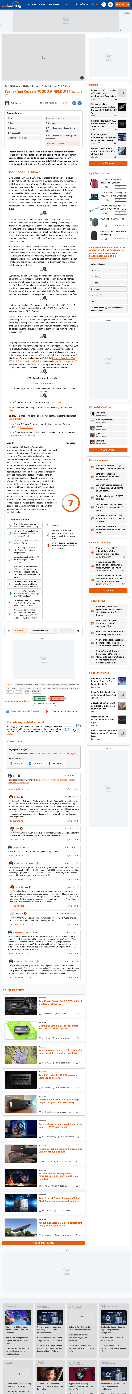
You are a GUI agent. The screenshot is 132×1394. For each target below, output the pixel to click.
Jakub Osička (47, 1112)
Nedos (17, 797)
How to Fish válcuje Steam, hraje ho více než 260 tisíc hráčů (104, 733)
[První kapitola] (9, 630)
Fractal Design (26, 427)
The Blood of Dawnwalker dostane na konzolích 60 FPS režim (81, 1348)
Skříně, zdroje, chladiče (19, 86)
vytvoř (73, 754)
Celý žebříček (108, 450)
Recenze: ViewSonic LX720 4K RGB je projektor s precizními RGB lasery (59, 1101)
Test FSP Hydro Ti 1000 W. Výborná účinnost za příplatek (58, 1076)
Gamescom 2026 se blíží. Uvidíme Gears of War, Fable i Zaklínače (103, 681)
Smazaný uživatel (20, 932)
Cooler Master (15, 419)
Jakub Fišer (46, 1063)
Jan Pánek (46, 1038)
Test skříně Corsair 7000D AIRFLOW (56, 86)
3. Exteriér (12, 128)
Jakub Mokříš (47, 1235)
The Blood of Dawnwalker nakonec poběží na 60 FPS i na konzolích (50, 1386)
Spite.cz (94, 698)
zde (43, 731)
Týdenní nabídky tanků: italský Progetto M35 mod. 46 (18, 1385)
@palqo (14, 867)
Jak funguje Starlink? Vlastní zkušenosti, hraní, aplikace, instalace (60, 1224)
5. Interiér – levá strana (17, 138)
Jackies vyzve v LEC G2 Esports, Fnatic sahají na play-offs (113, 1348)
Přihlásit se (122, 4)
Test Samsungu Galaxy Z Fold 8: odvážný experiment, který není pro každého (60, 1052)
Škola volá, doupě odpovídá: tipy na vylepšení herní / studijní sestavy (17, 1351)
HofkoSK (19, 914)
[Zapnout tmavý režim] (110, 4)
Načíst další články (43, 1243)
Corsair (58, 402)
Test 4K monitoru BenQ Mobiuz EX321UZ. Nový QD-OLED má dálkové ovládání (58, 1176)
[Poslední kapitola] (77, 630)
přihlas (47, 754)
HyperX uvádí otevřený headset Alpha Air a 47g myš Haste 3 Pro (81, 1386)
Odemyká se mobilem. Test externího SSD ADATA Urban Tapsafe (58, 1027)
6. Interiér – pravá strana (56, 118)
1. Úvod (11, 118)
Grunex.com (96, 687)
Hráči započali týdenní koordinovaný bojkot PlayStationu (78, 1338)
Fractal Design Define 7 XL (30, 361)
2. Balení (11, 123)
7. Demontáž (51, 123)
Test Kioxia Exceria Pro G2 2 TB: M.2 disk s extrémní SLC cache (60, 1002)
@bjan (14, 801)
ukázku (10, 734)
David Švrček (47, 1161)
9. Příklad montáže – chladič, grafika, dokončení (61, 137)
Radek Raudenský (49, 1137)
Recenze (35, 86)
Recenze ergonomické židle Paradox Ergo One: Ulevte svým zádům (60, 1150)
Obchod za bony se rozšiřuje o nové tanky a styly (102, 720)
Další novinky (108, 163)
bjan (14, 776)
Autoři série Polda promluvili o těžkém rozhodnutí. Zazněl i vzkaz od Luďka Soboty (49, 1348)
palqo (15, 847)
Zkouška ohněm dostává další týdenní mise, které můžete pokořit (103, 706)
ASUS (11, 410)
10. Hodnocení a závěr (55, 144)
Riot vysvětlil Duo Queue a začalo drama (112, 1339)
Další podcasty (108, 591)
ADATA (32, 435)
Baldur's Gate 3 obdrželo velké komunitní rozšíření (103, 693)
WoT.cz (94, 712)
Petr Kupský (16, 103)
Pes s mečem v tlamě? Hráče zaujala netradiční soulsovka (49, 1339)
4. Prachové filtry (15, 133)
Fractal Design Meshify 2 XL (65, 361)
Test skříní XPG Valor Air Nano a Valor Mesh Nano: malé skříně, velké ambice (59, 1199)
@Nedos (16, 833)
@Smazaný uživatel (19, 965)
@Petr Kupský (18, 891)
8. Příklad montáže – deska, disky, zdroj (60, 129)
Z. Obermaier (47, 1014)
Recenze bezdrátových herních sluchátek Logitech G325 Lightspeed (60, 1125)
